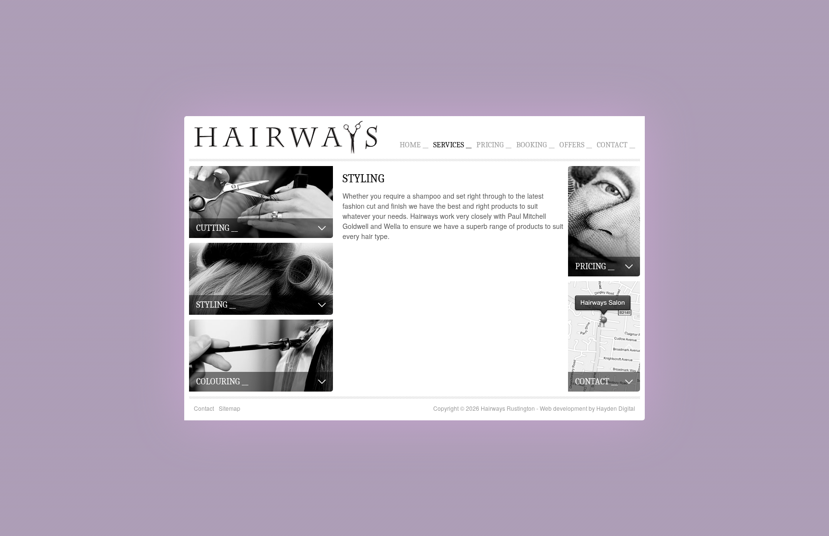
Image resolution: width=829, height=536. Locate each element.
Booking (531, 145)
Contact (612, 145)
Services (448, 145)
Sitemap (229, 408)
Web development (563, 408)
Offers (571, 145)
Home (410, 145)
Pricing (490, 145)
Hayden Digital (615, 408)
